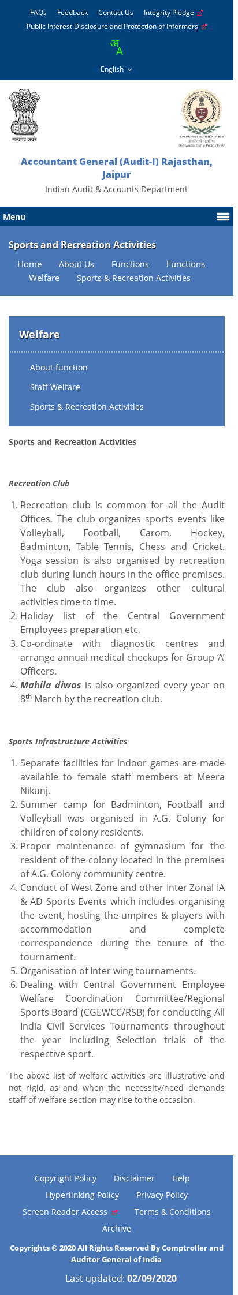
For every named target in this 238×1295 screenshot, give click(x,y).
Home (29, 264)
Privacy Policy (162, 1194)
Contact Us (115, 12)
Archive (116, 1228)
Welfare (44, 278)
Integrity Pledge (171, 12)
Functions (185, 264)
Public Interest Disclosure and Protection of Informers (114, 26)
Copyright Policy (65, 1178)
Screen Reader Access (67, 1211)
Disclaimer (134, 1178)
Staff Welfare (55, 386)
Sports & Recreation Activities (87, 406)
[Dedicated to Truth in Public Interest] (24, 115)
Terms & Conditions (173, 1211)
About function (59, 367)
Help (181, 1178)
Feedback (72, 12)
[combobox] (116, 47)
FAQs (38, 12)
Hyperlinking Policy (82, 1194)
